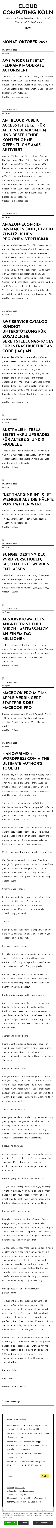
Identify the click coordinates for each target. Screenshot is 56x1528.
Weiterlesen (7, 1517)
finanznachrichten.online (19, 1498)
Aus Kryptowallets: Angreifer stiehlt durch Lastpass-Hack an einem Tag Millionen (25, 629)
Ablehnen (23, 1523)
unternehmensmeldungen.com (20, 1491)
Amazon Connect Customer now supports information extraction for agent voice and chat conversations (27, 1445)
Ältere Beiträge (11, 1401)
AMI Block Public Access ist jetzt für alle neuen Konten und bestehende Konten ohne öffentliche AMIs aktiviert (24, 135)
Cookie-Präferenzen (43, 1523)
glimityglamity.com (16, 1502)
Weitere (10, 1487)
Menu (28, 27)
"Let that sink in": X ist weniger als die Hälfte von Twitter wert (28, 499)
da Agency (6, 53)
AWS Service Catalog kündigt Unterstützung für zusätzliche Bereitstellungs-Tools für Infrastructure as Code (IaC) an (27, 336)
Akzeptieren (10, 1523)
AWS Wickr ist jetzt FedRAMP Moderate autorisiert (23, 65)
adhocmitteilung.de (16, 1494)
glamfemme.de (40, 1498)
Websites (19, 1487)
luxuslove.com (34, 1502)
